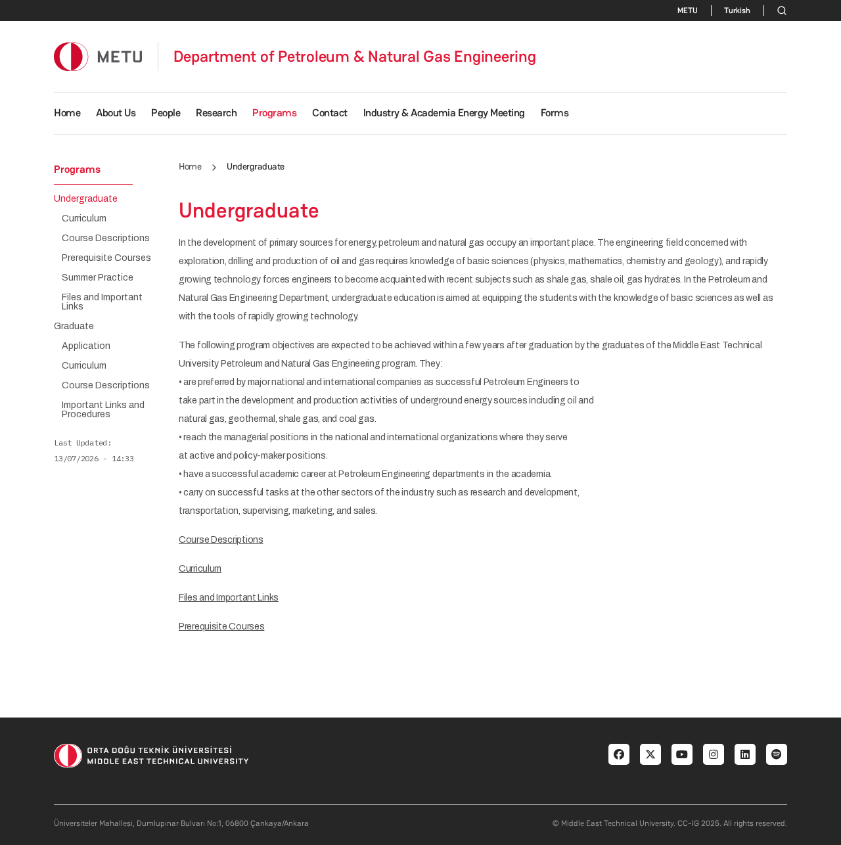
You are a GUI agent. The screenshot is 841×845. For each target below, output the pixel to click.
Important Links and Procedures (103, 410)
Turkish (737, 10)
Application (86, 346)
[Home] (98, 56)
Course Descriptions (221, 540)
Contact (330, 113)
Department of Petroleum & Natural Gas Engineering (354, 56)
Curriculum (200, 569)
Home (67, 113)
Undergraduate (86, 199)
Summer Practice (97, 278)
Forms (555, 113)
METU (687, 10)
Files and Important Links (229, 598)
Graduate (74, 326)
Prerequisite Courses (221, 626)
